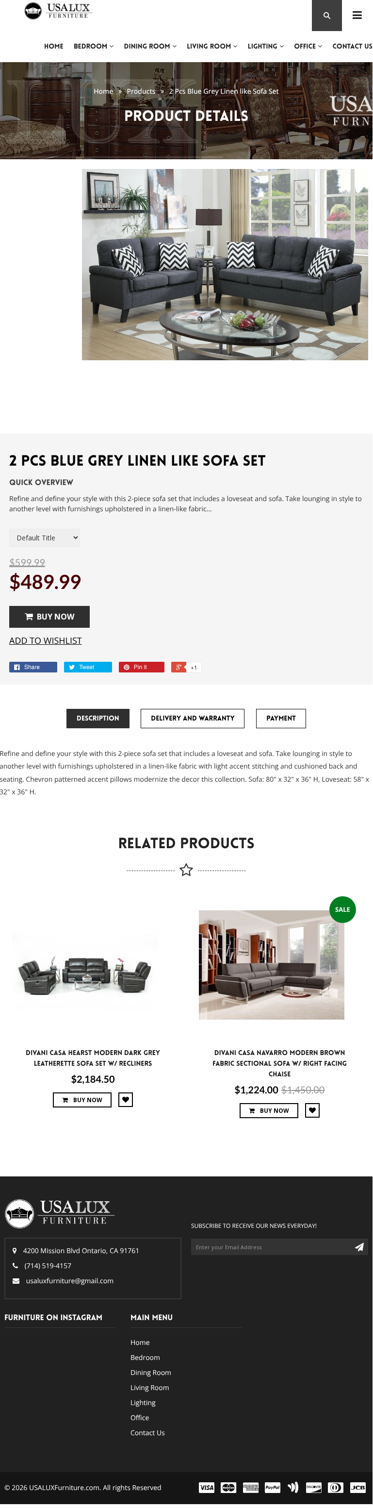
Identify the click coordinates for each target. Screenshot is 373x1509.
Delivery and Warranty (192, 718)
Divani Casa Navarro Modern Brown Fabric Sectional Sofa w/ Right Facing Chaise (279, 1064)
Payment (281, 718)
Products (141, 91)
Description (98, 718)
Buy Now (55, 616)
